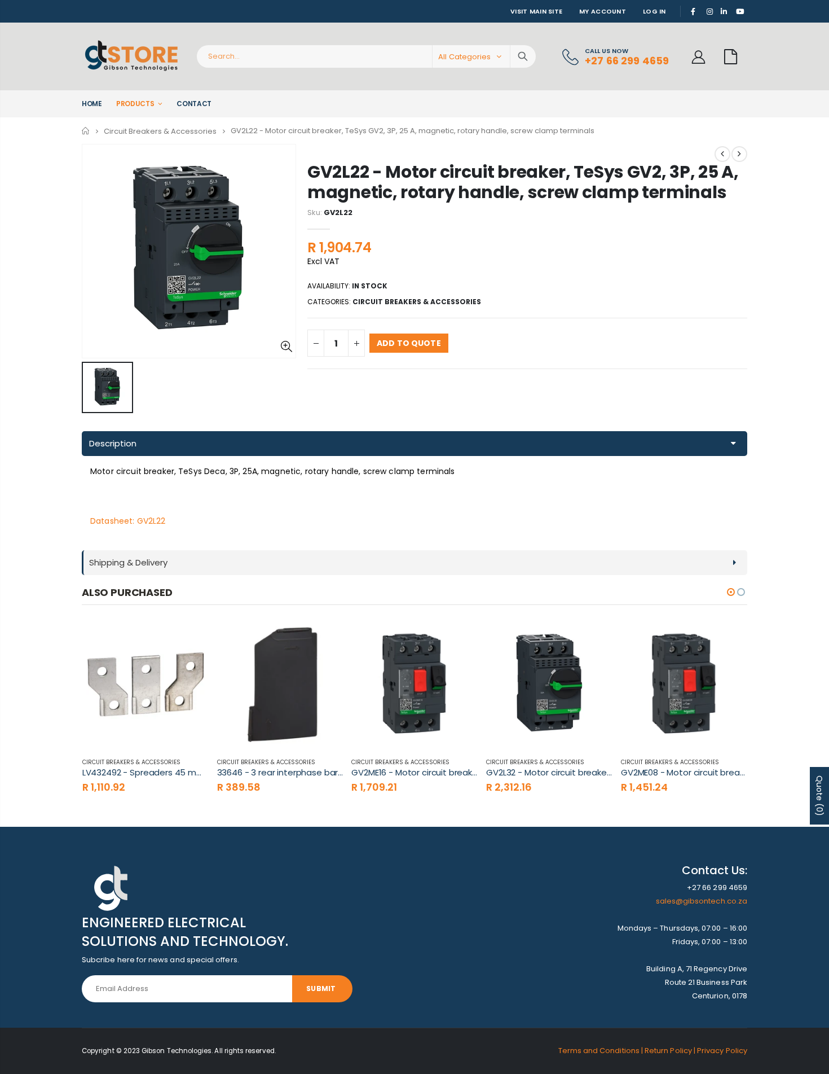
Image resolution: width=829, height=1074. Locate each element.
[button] (731, 592)
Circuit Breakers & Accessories (160, 130)
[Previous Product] (722, 154)
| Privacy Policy (720, 1050)
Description (112, 443)
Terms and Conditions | (601, 1050)
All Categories (464, 56)
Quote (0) (819, 795)
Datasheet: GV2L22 (127, 521)
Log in (654, 11)
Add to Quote (409, 343)
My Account (602, 11)
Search (523, 56)
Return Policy (669, 1050)
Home (86, 130)
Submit (321, 988)
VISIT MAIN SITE (536, 11)
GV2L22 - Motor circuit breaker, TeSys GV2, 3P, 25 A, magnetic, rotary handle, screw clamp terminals (522, 182)
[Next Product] (739, 154)
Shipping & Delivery (128, 562)
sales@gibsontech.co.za (701, 901)
